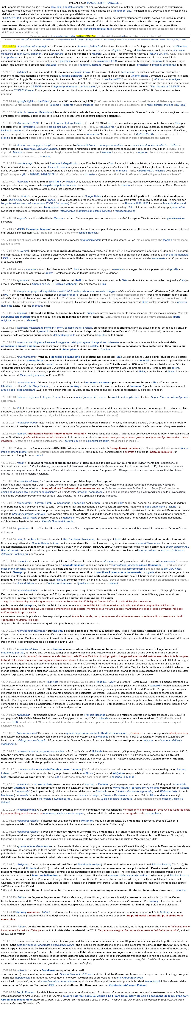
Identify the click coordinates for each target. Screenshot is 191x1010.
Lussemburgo (62, 798)
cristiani (113, 583)
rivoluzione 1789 (107, 60)
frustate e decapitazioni (125, 397)
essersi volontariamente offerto (149, 145)
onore (102, 397)
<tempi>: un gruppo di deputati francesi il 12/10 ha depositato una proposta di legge (65, 291)
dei (16, 316)
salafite (94, 345)
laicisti (39, 455)
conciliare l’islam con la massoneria (118, 572)
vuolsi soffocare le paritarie (116, 798)
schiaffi (182, 39)
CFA (176, 39)
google (43, 46)
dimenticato (72, 356)
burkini (91, 312)
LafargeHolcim (73, 123)
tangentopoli (152, 981)
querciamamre (26, 356)
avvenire (23, 250)
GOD (21, 229)
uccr (112, 681)
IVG (6, 294)
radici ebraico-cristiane (160, 104)
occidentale (64, 583)
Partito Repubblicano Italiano (128, 985)
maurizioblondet (90, 239)
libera (145, 301)
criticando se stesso (98, 382)
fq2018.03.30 (145, 134)
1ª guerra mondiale (177, 254)
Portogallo (45, 798)
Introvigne (174, 79)
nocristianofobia (27, 422)
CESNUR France (24, 90)
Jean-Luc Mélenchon (39, 112)
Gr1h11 (33, 123)
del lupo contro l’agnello (32, 740)
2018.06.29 (47, 174)
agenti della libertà (68, 39)
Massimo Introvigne (89, 864)
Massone (64, 75)
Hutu (130, 207)
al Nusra (88, 773)
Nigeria (150, 572)
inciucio (52, 583)
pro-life (174, 269)
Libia (103, 283)
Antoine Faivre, (82, 71)
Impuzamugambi (125, 210)
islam (51, 39)
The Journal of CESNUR (165, 86)
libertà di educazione (43, 491)
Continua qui (20, 553)
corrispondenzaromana (32, 630)
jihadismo (84, 583)
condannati (169, 64)
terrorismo (29, 126)
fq (19, 46)
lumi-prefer (90, 397)
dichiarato (76, 75)
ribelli (78, 280)
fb (19, 407)
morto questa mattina (110, 145)
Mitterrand (19, 787)
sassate (142, 152)
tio (19, 123)
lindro (25, 196)
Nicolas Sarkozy (161, 864)
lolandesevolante (28, 820)
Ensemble (57, 53)
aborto (49, 272)
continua (45, 156)
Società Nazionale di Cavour (76, 974)
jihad (117, 539)
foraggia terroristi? (94, 39)
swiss (25, 123)
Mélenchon (180, 46)
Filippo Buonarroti (132, 977)
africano (108, 561)
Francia (125, 185)
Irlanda (163, 795)
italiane (172, 506)
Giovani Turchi (43, 502)
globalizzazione (176, 218)
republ (22, 218)
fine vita (57, 630)
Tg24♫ (31, 101)
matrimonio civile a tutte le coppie (63, 813)
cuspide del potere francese (59, 185)
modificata (80, 36)
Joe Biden (43, 101)
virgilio (25, 46)
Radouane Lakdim (46, 148)
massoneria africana (13, 568)
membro (157, 60)
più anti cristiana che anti (37, 39)
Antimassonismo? (27, 733)
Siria (178, 123)
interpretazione (147, 550)
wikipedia (23, 714)
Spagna (184, 787)
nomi (23, 39)
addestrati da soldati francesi (94, 210)
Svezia (107, 795)
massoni (106, 152)
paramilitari (178, 207)
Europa (180, 104)
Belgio (95, 795)
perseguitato (35, 360)
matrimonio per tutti (12, 652)
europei (89, 784)
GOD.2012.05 (12, 17)
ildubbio (22, 71)
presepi (28, 605)
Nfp (139, 50)
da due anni (60, 126)
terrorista (29, 148)
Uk (154, 382)
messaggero (35, 145)
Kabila (97, 196)
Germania (101, 791)
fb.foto (159, 79)
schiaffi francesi (88, 232)
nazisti (49, 364)
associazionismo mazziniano (58, 981)
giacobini (65, 60)
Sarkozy (75, 386)
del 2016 (51, 64)
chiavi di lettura (26, 583)
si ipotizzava (11, 57)
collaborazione (50, 207)
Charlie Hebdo (40, 543)
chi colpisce (69, 349)
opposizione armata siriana (18, 345)
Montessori (7, 795)
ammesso (93, 134)
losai (21, 462)
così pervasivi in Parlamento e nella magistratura (45, 944)
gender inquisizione (77, 733)
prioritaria (37, 305)
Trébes (174, 145)
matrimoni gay (122, 10)
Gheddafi (6, 386)
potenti (69, 440)
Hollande (103, 718)
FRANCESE (112, 2)
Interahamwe (67, 210)
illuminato (52, 681)
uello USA (168, 568)
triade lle (101, 681)
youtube (23, 528)
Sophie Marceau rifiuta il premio (170, 397)
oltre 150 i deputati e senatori (68, 6)
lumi (76, 269)
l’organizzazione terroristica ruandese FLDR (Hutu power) (35, 203)
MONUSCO (15, 199)
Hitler (142, 371)
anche (108, 79)
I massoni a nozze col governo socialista (40, 751)
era (119, 977)
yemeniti (43, 331)
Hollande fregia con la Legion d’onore (39, 397)
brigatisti (157, 64)
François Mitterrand (89, 64)
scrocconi (137, 386)
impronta (68, 104)
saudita (77, 397)
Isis (109, 123)
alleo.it (22, 970)
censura (31, 269)
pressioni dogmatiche (90, 491)
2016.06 (34, 174)
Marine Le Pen (158, 53)
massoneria (158, 258)
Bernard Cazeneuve (148, 543)
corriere (33, 46)
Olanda (81, 795)
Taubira (57, 648)
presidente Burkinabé (137, 564)
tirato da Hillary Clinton (34, 386)
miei (123, 36)
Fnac (56, 543)
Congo (89, 196)
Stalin (171, 371)
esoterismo (128, 71)
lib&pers (23, 864)
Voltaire (31, 320)
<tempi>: (51, 433)
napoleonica (22, 977)
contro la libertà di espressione (108, 733)
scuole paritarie (43, 784)
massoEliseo (121, 39)
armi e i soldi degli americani (18, 389)
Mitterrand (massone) (33, 375)
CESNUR (36, 86)
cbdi (57, 776)
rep (113, 126)
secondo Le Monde (123, 776)
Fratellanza (49, 970)
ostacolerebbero (68, 294)
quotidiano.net (26, 382)
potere (175, 367)
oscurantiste (152, 813)
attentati (21, 145)
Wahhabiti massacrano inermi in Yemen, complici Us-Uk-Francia (54, 327)
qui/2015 (118, 79)
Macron (96, 53)
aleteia (22, 312)
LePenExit (96, 46)
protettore (143, 64)
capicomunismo (135, 568)
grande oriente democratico (34, 846)
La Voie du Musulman (81, 539)
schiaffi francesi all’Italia (98, 28)
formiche (23, 181)
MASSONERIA (95, 2)
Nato (177, 568)
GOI (5, 258)
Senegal (18, 572)
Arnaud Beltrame (86, 145)
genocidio (57, 356)
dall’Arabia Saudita (64, 334)
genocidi (144, 360)
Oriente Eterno (139, 75)
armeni (96, 502)
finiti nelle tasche (11, 130)
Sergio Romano (26, 992)
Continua (106, 349)
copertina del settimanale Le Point (128, 875)
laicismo (54, 104)
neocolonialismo (166, 39)
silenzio (5, 137)
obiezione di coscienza (14, 491)
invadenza (102, 736)
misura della (51, 769)
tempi (47, 145)
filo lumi (61, 579)
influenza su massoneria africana (143, 39)
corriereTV (156, 685)
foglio (116, 50)
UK (152, 795)
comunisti (180, 784)
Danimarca (120, 795)
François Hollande (94, 714)
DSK (15, 722)
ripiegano (81, 39)
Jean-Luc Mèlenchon (29, 53)
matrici (23, 451)
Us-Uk (101, 334)
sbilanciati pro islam (97, 440)
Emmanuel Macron (38, 229)
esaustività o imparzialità (64, 36)
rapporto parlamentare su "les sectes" (74, 86)
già (50, 126)
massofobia (109, 39)
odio (120, 502)
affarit (21, 112)
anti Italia (55, 181)
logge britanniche (155, 506)
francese (83, 46)
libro (65, 539)
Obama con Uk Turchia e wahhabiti (54, 283)
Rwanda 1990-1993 (136, 203)
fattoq (21, 897)
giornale (23, 280)
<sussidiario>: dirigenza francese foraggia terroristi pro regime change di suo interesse (68, 342)
